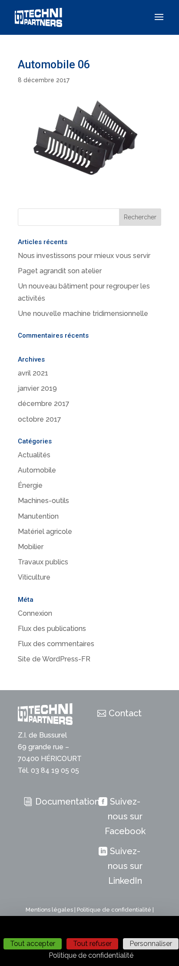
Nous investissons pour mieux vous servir (84, 256)
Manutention (38, 516)
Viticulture (34, 577)
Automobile (37, 470)
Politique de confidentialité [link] (91, 955)
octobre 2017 (39, 419)
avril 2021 (33, 373)
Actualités (34, 455)
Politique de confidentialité (114, 909)
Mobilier (30, 547)
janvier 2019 (37, 388)
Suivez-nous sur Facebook (125, 816)
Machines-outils (43, 500)
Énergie (30, 485)
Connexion (35, 613)
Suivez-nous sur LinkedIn (125, 866)
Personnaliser (150, 943)
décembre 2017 (44, 403)
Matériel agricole (45, 531)
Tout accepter (32, 943)
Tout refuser (92, 943)
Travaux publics (43, 562)
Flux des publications (52, 628)
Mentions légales (49, 909)
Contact (125, 713)
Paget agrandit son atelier (60, 271)
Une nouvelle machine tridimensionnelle (83, 313)
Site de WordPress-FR (54, 659)
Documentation (67, 801)
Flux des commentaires (56, 644)
